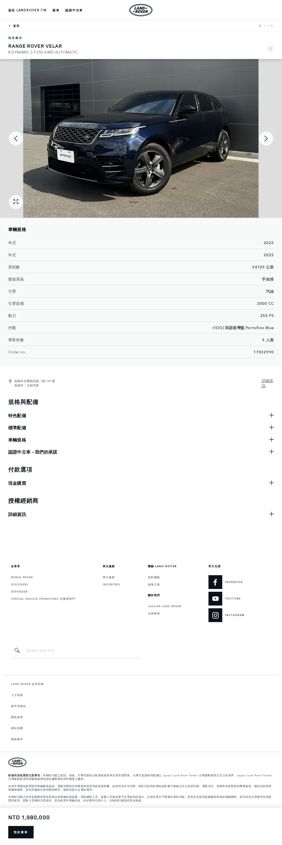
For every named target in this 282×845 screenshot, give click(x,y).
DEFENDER (19, 591)
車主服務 (109, 577)
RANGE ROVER (22, 577)
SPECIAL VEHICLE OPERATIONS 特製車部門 (43, 599)
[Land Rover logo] (141, 10)
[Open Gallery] (16, 202)
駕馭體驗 (154, 577)
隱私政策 (17, 717)
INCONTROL (111, 584)
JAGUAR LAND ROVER (164, 606)
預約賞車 (21, 832)
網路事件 (17, 739)
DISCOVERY (20, 584)
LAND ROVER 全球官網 (27, 684)
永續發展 (154, 613)
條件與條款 (18, 706)
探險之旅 (154, 584)
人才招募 (17, 695)
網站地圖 (17, 728)
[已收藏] (270, 49)
